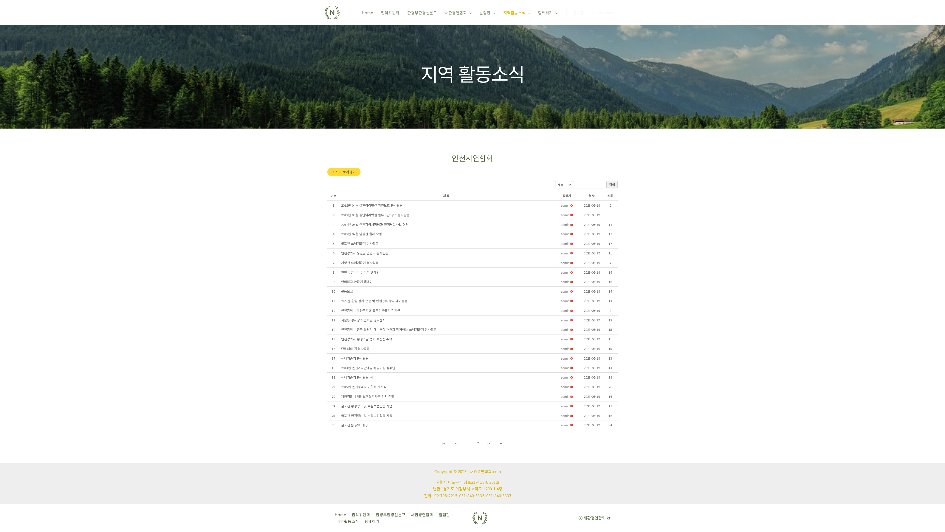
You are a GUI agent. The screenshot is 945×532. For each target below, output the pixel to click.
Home (367, 13)
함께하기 (545, 13)
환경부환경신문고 (422, 13)
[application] (469, 12)
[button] (344, 172)
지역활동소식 (514, 13)
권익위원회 (390, 13)
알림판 (484, 13)
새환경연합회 (456, 13)
